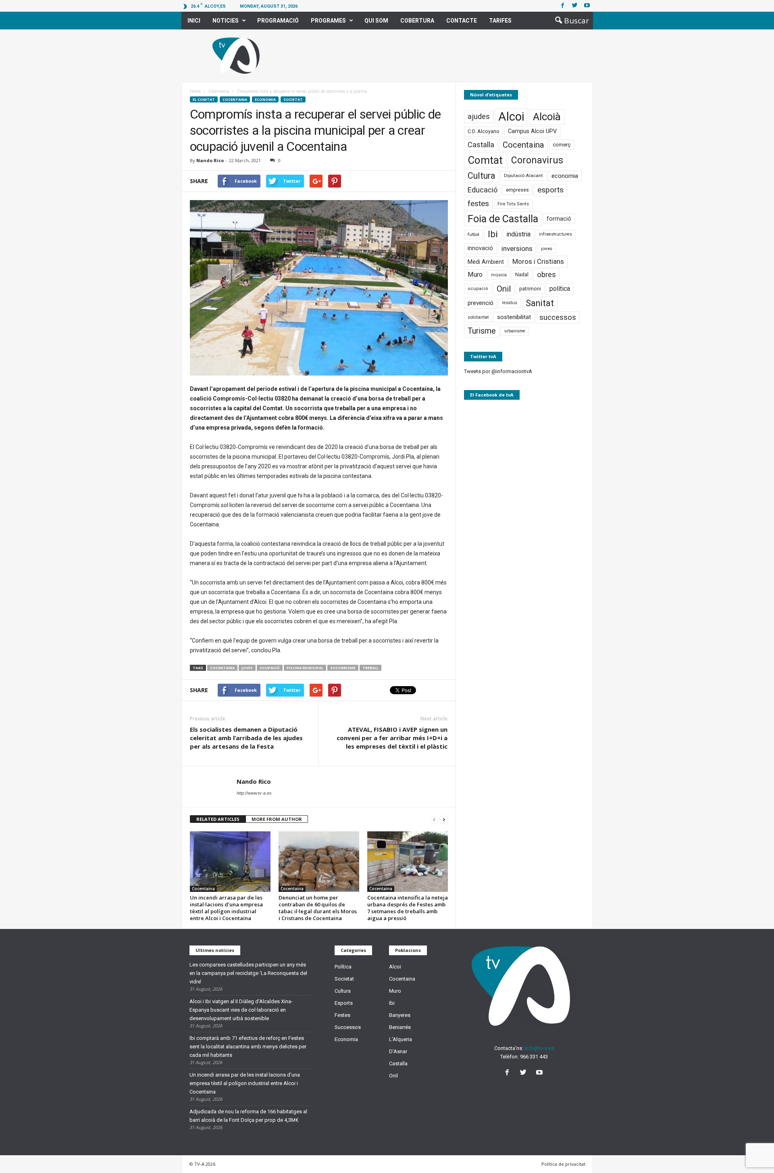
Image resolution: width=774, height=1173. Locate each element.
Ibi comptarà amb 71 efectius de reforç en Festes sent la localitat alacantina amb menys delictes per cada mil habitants (247, 1046)
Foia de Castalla (503, 219)
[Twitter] (575, 6)
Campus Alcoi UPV (532, 131)
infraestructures (555, 234)
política (559, 288)
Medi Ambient (486, 262)
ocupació (270, 667)
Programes (328, 20)
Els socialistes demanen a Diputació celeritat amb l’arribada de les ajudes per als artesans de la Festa (246, 737)
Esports (344, 1003)
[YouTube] (540, 1073)
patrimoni (530, 289)
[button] (569, 20)
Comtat (485, 160)
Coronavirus (537, 160)
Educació (482, 190)
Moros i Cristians (538, 261)
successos (557, 317)
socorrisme (343, 667)
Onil (504, 289)
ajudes (479, 116)
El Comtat (204, 99)
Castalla (481, 144)
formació (559, 218)
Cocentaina (235, 99)
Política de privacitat (563, 1164)
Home (195, 91)
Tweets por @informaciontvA (498, 371)
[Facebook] (563, 6)
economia (564, 175)
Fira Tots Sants (513, 204)
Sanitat (540, 303)
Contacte (461, 20)
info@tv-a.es (539, 1048)
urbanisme (514, 331)
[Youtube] (587, 6)
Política (343, 967)
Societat (293, 99)
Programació (278, 20)
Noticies (225, 20)
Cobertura (417, 20)
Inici (193, 20)
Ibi (493, 234)
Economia (265, 99)
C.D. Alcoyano (483, 131)
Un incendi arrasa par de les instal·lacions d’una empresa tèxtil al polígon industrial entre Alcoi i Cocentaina (226, 908)
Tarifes (500, 20)
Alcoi (511, 116)
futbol (473, 234)
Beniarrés (400, 1027)
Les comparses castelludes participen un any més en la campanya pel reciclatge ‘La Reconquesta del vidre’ (248, 973)
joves (247, 667)
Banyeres (399, 1015)
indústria (518, 234)
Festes (342, 1015)
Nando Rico (210, 160)
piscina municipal (305, 667)
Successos (348, 1027)
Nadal (521, 274)
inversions (517, 248)
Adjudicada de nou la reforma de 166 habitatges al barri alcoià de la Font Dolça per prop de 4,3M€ (248, 1115)
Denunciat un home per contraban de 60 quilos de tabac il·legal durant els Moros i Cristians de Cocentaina (318, 908)
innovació (480, 248)
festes (478, 203)
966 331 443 (534, 1057)
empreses (517, 190)
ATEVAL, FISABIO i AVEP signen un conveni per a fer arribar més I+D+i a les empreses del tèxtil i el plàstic (392, 737)
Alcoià (547, 117)
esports (550, 190)
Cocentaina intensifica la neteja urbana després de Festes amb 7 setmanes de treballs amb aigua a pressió (407, 908)
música (499, 275)
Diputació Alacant (523, 175)
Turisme (482, 331)
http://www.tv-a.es (254, 793)
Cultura (481, 176)
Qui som (376, 20)
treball (370, 667)
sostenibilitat (514, 317)
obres (546, 274)
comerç (561, 145)
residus (509, 302)
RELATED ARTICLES (217, 819)
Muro (475, 274)
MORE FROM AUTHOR (277, 819)
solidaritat (478, 317)
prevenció (480, 303)
